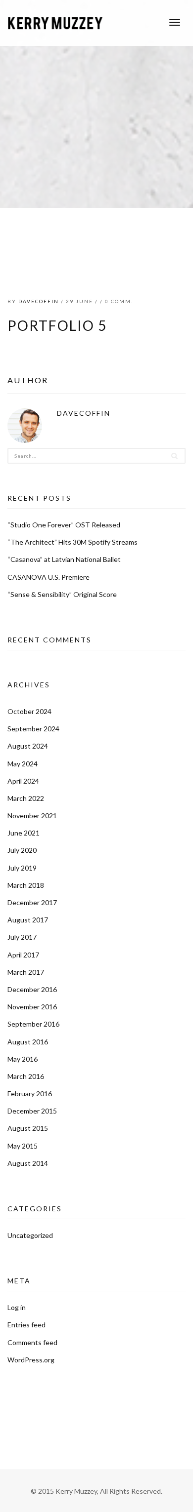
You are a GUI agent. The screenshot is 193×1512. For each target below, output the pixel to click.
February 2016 (29, 1093)
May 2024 (22, 763)
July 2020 (22, 850)
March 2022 (25, 798)
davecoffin (38, 301)
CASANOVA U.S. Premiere (48, 577)
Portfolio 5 (57, 325)
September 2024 (33, 728)
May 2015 (22, 1146)
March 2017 (25, 972)
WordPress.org (30, 1359)
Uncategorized (30, 1235)
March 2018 (25, 885)
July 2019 (22, 868)
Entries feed (26, 1324)
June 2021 (23, 833)
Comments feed (32, 1342)
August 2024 (27, 746)
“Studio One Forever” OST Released (63, 524)
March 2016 (25, 1076)
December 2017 (32, 902)
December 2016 (32, 989)
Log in (16, 1307)
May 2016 (22, 1059)
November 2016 (32, 1006)
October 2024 (29, 711)
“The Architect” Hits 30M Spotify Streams (72, 542)
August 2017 (27, 919)
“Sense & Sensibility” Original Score (62, 594)
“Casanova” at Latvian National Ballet (64, 559)
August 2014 (27, 1163)
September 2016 (33, 1024)
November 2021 (32, 815)
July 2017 (22, 937)
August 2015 (27, 1128)
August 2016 (27, 1041)
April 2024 (23, 781)
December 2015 (32, 1111)
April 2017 (23, 955)
